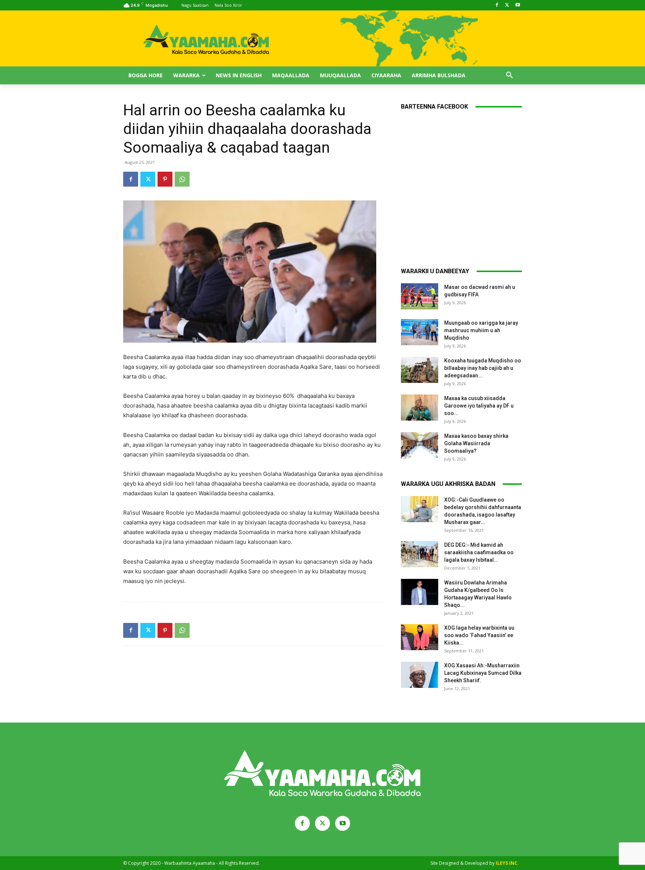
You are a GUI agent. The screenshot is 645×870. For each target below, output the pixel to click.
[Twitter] (507, 5)
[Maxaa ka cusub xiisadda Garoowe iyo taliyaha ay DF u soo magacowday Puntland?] (419, 408)
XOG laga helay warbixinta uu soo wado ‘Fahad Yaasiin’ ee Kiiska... (479, 635)
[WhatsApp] (182, 179)
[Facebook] (497, 5)
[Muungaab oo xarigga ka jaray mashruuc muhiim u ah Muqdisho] (419, 332)
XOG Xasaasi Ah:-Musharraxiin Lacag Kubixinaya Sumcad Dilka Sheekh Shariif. (482, 672)
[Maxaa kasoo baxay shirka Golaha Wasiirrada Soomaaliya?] (419, 445)
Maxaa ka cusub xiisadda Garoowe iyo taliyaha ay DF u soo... (479, 405)
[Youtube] (517, 5)
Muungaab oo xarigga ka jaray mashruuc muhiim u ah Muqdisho (481, 330)
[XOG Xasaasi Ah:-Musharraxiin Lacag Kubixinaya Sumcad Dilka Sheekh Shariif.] (419, 675)
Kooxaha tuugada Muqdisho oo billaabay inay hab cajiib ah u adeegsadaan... (482, 368)
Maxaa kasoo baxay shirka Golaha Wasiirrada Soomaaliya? (476, 443)
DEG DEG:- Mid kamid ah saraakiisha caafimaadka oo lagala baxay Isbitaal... (479, 552)
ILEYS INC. (507, 863)
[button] (509, 75)
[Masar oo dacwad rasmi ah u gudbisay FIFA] (419, 296)
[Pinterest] (165, 179)
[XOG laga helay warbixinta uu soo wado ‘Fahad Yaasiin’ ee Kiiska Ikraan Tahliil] (419, 637)
